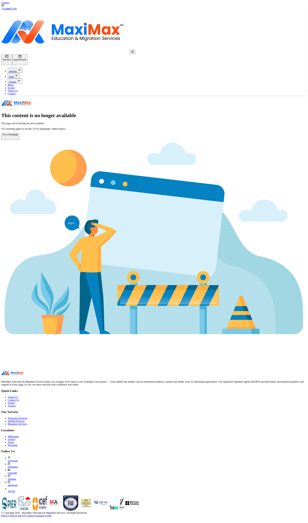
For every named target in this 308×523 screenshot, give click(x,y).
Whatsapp (13, 466)
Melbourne (13, 436)
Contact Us (13, 400)
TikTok (11, 491)
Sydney (11, 439)
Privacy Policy (8, 515)
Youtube (12, 479)
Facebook (13, 460)
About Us (13, 90)
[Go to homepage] (10, 138)
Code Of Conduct (25, 515)
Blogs (11, 85)
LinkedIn (12, 473)
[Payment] (6, 63)
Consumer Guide (42, 515)
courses (12, 82)
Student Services (16, 421)
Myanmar (12, 445)
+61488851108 (9, 8)
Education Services (17, 418)
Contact (5, 2)
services (13, 71)
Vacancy (12, 405)
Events (11, 87)
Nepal (11, 442)
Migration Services (17, 424)
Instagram (13, 485)
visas (11, 76)
